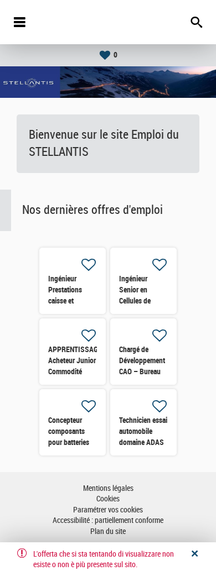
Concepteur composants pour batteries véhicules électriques (68, 442)
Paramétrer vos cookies (108, 510)
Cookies (108, 499)
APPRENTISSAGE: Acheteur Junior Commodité (76, 360)
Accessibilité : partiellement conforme (108, 520)
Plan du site (108, 531)
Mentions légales (108, 488)
